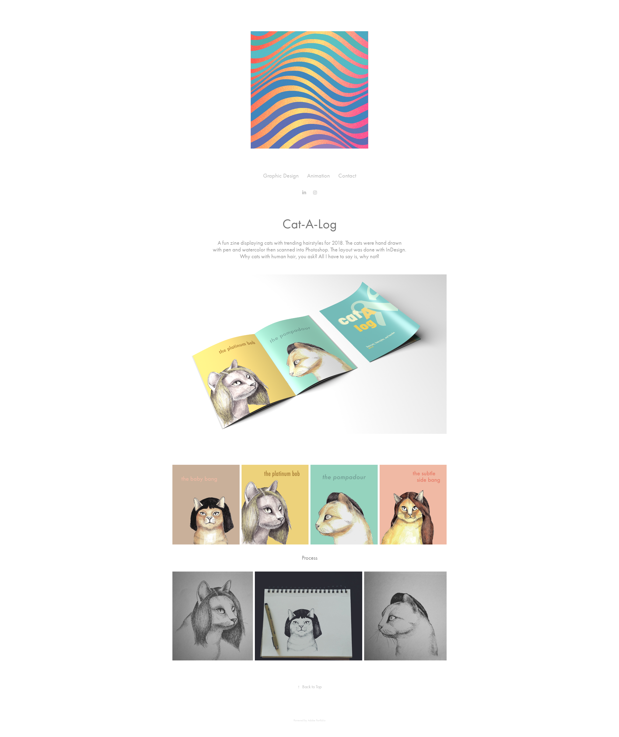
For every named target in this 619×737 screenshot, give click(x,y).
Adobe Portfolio (316, 720)
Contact (347, 175)
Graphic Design (281, 175)
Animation (318, 175)
